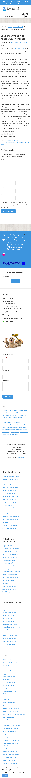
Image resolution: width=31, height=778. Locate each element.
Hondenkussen (12, 142)
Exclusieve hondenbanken (10, 723)
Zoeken (26, 16)
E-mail (3, 187)
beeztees (20, 410)
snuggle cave (15, 432)
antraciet (8, 410)
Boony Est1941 (7, 700)
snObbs (4, 432)
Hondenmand (20, 142)
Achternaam (6, 370)
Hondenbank (12, 417)
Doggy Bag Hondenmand (10, 711)
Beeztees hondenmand (9, 662)
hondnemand (6, 425)
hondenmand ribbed (8, 422)
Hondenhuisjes (7, 630)
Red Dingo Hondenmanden (10, 496)
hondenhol (19, 417)
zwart (16, 434)
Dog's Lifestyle (7, 482)
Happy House (23, 415)
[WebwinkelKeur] (3, 254)
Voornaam (5, 364)
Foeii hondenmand (8, 607)
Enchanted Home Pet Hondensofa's (13, 714)
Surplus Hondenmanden (9, 528)
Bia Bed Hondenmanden (10, 557)
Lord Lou (5, 737)
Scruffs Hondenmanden (9, 589)
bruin (12, 413)
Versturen (8, 396)
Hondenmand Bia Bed (9, 691)
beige (25, 410)
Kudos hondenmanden (9, 731)
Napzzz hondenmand (8, 560)
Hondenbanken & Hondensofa (11, 572)
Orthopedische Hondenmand (11, 502)
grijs (18, 415)
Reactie (4, 160)
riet (26, 429)
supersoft (25, 432)
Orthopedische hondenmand (10, 429)
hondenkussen (14, 420)
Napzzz (4, 688)
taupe (4, 434)
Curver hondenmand (8, 511)
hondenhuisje (6, 420)
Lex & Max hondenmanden (10, 479)
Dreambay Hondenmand (10, 624)
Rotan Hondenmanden (9, 499)
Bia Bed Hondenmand (9, 490)
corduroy (24, 413)
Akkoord (5, 775)
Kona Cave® (6, 679)
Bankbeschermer (7, 697)
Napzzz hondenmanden (9, 493)
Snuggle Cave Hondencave (10, 754)
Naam (3, 180)
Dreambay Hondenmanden (10, 517)
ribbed (23, 429)
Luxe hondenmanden (8, 682)
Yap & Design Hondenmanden (11, 592)
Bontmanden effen (8, 505)
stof (21, 432)
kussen (27, 142)
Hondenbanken (7, 514)
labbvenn (18, 425)
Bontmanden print (8, 508)
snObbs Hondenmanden (9, 485)
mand (2, 144)
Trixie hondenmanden (9, 760)
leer (23, 425)
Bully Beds (5, 665)
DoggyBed (5, 674)
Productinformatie (12, 140)
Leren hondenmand (8, 580)
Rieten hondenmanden (9, 638)
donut (15, 415)
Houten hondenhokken (9, 525)
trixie (7, 434)
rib (20, 429)
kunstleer (13, 425)
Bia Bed (4, 413)
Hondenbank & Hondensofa (11, 627)
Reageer (25, 42)
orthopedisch (22, 427)
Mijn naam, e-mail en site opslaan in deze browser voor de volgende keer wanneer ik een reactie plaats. (15, 204)
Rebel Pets (5, 583)
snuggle (9, 432)
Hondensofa (17, 422)
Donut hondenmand (8, 677)
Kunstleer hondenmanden (10, 488)
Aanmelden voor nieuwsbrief (15, 272)
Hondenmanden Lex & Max (10, 728)
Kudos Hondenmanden (9, 574)
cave (20, 413)
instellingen (23, 772)
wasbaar (11, 434)
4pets (4, 410)
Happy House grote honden (10, 476)
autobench (15, 410)
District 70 (5, 705)
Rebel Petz (5, 522)
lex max (12, 427)
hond (5, 142)
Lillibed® (5, 734)
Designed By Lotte (7, 415)
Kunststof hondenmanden (10, 519)
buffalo (16, 413)
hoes (3, 417)
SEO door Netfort (20, 457)
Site (2, 195)
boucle (9, 413)
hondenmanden (19, 48)
